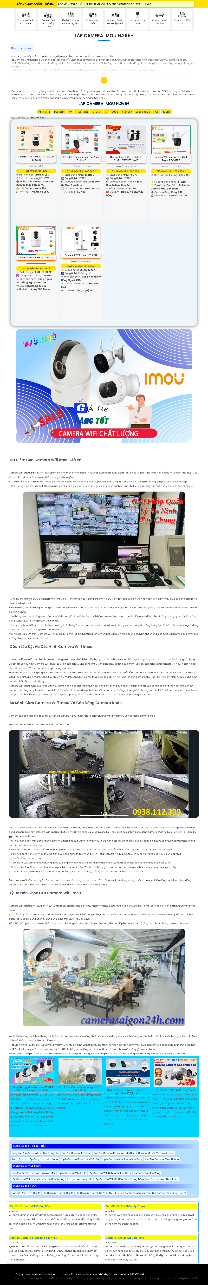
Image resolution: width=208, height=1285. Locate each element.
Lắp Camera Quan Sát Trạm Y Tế (175, 1090)
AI (106, 111)
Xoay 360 (127, 111)
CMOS (114, 111)
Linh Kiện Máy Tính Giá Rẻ (26, 1193)
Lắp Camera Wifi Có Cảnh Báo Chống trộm (119, 1179)
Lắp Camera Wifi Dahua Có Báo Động (110, 1173)
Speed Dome (143, 111)
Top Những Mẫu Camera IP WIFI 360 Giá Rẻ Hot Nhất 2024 (33, 1089)
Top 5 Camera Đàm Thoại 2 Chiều (79, 1159)
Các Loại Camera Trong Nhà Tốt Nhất (33, 1238)
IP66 (156, 111)
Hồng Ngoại (82, 111)
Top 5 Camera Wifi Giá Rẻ (71, 1173)
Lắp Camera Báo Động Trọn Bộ (169, 1193)
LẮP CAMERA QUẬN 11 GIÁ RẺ (35, 4)
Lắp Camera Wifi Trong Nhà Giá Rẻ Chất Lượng (38, 1179)
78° (70, 111)
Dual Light (59, 111)
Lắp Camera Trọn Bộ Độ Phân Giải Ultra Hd (99, 1193)
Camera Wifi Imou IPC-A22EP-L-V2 (36, 257)
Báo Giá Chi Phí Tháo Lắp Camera (127, 1206)
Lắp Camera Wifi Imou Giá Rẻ (27, 117)
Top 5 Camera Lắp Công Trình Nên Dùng (35, 1159)
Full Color (96, 111)
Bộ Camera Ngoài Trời (137, 1193)
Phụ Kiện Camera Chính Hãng (124, 3)
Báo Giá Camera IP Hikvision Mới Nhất (115, 1153)
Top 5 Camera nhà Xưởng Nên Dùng (122, 1159)
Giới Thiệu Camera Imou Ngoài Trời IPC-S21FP (80, 1089)
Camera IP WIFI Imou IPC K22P (81, 255)
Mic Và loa (44, 111)
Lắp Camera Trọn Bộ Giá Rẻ (58, 1193)
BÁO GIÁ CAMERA (67, 3)
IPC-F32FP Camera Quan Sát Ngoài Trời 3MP (81, 159)
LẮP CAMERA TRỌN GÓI (92, 3)
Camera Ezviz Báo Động (147, 1173)
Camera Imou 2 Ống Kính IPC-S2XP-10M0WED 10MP (126, 159)
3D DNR (166, 111)
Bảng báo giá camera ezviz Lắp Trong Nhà (35, 1153)
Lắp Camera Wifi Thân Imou (162, 1179)
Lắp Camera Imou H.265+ (104, 36)
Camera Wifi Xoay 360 (79, 1179)
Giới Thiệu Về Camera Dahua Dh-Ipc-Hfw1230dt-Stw (128, 1092)
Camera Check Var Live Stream (156, 1153)
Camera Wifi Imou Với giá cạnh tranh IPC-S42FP (171, 159)
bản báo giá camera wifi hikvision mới (33, 1173)
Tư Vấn (147, 3)
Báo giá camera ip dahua (76, 1153)
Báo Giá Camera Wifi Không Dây (29, 1206)
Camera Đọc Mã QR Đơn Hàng (125, 1238)
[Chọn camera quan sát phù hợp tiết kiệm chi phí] (191, 20)
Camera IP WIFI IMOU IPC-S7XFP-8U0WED (36, 158)
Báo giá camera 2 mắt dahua (162, 1159)
